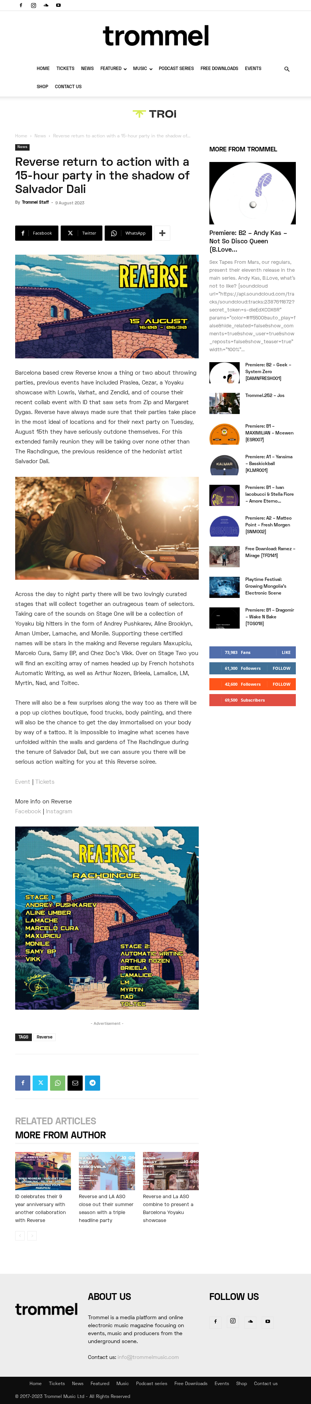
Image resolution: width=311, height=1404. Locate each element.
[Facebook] (21, 5)
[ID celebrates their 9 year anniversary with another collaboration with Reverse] (43, 1171)
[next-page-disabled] (32, 1236)
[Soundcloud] (46, 5)
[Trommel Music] (155, 35)
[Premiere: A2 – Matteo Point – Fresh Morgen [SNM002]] (224, 526)
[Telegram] (92, 1083)
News (87, 69)
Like (286, 652)
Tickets (65, 69)
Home (43, 69)
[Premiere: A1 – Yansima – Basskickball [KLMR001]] (224, 464)
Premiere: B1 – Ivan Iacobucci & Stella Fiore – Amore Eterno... (269, 495)
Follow (282, 668)
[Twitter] (40, 1083)
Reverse (44, 1037)
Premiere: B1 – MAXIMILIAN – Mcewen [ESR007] (269, 433)
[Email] (75, 1083)
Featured (111, 69)
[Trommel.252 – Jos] (224, 403)
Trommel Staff (35, 202)
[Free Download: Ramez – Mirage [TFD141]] (224, 556)
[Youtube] (58, 5)
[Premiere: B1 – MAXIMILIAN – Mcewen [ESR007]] (224, 434)
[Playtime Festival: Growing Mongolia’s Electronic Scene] (224, 587)
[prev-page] (20, 1236)
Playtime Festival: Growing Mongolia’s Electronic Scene (265, 587)
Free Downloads (219, 69)
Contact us (68, 87)
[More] (162, 233)
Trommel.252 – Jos (264, 396)
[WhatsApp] (57, 1083)
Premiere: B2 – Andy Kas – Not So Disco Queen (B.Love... (248, 241)
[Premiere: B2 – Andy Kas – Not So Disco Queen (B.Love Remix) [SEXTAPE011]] (252, 193)
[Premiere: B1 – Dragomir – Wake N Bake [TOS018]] (224, 618)
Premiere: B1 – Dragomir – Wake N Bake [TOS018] (269, 617)
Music (140, 69)
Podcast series (176, 69)
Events (253, 69)
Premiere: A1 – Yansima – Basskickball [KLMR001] (268, 464)
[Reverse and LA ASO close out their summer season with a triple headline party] (107, 1171)
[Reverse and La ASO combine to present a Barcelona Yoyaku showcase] (171, 1171)
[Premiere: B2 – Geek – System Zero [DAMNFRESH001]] (224, 372)
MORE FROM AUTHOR (60, 1136)
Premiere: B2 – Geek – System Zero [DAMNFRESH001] (268, 372)
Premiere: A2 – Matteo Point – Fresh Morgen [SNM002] (268, 525)
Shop (42, 87)
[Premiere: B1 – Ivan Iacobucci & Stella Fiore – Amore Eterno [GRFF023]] (224, 495)
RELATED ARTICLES (55, 1122)
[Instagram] (33, 5)
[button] (287, 69)
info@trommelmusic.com (148, 1357)
